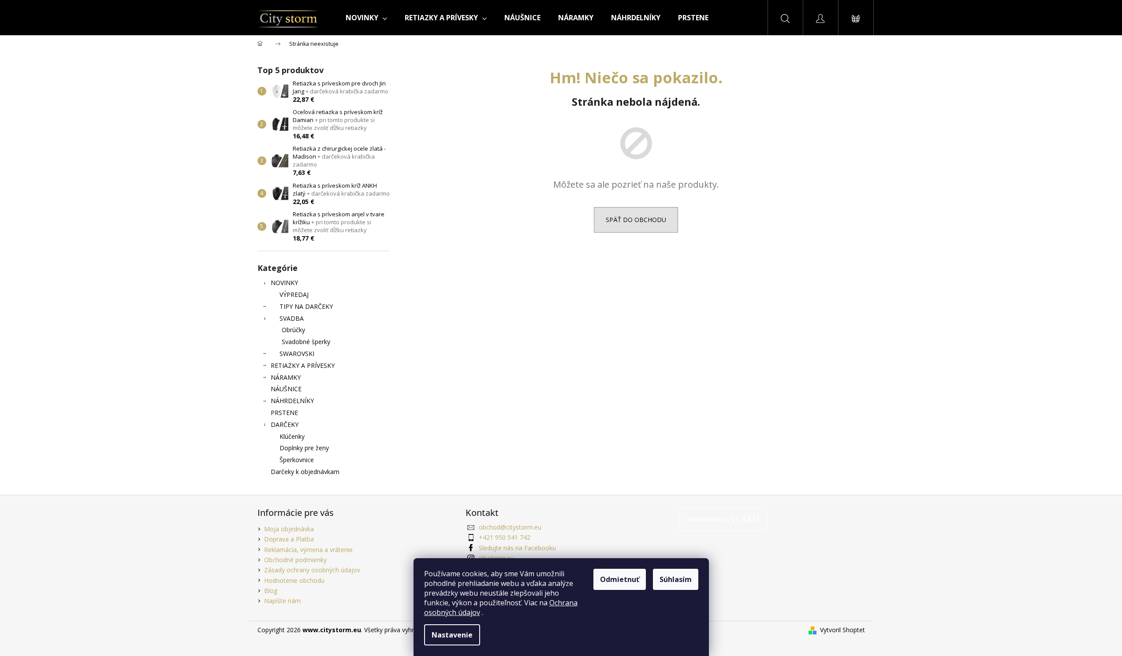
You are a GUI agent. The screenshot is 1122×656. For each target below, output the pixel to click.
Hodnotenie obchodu (294, 580)
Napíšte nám (282, 601)
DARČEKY (284, 424)
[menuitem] (366, 17)
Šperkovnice (297, 460)
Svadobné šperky (306, 341)
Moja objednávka (289, 529)
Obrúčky (293, 330)
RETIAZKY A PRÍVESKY (303, 365)
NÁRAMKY (286, 377)
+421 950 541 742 (504, 537)
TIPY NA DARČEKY (306, 306)
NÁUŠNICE (286, 389)
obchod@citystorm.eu (510, 527)
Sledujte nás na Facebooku (517, 548)
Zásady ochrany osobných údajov (312, 570)
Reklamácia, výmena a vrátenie (308, 549)
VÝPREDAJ (294, 294)
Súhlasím (676, 579)
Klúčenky (292, 436)
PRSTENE (284, 412)
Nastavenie (452, 635)
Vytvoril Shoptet (842, 630)
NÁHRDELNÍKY (292, 401)
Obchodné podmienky (295, 560)
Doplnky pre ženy (304, 448)
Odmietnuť (619, 579)
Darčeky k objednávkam (305, 471)
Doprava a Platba (289, 539)
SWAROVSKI (297, 353)
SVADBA (292, 318)
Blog (270, 590)
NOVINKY (284, 282)
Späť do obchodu (636, 219)
